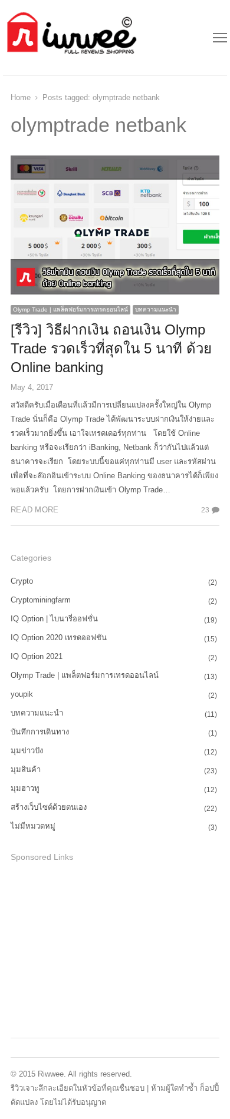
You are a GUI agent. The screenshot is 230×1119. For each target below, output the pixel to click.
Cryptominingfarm (41, 599)
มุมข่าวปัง (27, 750)
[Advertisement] (99, 948)
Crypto (22, 581)
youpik (22, 694)
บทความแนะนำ (155, 309)
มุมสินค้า (26, 769)
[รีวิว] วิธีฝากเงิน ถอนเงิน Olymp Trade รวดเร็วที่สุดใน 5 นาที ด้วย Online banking (111, 348)
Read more (34, 509)
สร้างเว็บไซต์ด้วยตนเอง (49, 807)
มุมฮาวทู (25, 788)
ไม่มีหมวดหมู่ (33, 826)
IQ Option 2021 (37, 656)
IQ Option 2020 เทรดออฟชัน (59, 637)
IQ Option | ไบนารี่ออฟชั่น (54, 618)
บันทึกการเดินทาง (40, 731)
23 (205, 510)
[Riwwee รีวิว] (70, 37)
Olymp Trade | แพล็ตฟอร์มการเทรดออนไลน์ (70, 309)
